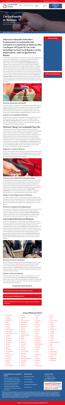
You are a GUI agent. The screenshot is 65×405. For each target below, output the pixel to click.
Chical (51, 324)
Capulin (52, 333)
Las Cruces (23, 354)
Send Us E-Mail (50, 380)
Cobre (51, 315)
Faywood (37, 338)
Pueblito (8, 356)
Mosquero (23, 328)
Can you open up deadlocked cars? (14, 296)
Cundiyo (37, 358)
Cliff (51, 318)
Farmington (38, 340)
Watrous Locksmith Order (40, 402)
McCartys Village (25, 335)
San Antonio (9, 338)
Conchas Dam (38, 365)
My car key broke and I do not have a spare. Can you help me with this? (21, 302)
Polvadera (8, 358)
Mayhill (23, 336)
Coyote (37, 362)
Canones (52, 338)
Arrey (51, 347)
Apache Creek (53, 351)
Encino (37, 349)
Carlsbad (52, 331)
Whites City (9, 320)
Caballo (52, 336)
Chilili (51, 322)
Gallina (37, 331)
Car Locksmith (28, 379)
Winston (8, 317)
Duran (36, 351)
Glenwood (37, 329)
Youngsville (9, 315)
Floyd (36, 335)
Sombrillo (8, 335)
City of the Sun (53, 320)
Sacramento (9, 342)
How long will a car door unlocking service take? (18, 290)
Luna (22, 340)
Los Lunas (23, 347)
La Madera (23, 362)
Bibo (51, 344)
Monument (23, 331)
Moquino (23, 329)
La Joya (22, 364)
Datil (36, 356)
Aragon (52, 349)
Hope (36, 318)
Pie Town (8, 364)
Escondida (37, 346)
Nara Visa (23, 324)
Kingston (37, 315)
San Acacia (8, 340)
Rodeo (7, 347)
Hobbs (36, 322)
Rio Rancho (9, 349)
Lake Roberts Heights (26, 358)
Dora (36, 353)
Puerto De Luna (9, 354)
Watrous (9, 32)
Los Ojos (23, 346)
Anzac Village (53, 353)
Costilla (37, 364)
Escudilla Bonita (39, 344)
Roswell (8, 344)
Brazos (51, 340)
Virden (7, 326)
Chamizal (52, 326)
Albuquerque (53, 358)
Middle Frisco (24, 333)
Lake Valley (23, 356)
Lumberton (23, 342)
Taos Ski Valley (10, 329)
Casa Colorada (53, 329)
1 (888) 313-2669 (55, 6)
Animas (52, 356)
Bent (51, 346)
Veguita (8, 328)
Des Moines (38, 354)
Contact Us (45, 6)
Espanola (37, 342)
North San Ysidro (25, 320)
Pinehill (8, 362)
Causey (52, 328)
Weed (7, 322)
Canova (52, 335)
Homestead (38, 320)
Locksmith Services (28, 5)
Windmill (8, 318)
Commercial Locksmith (30, 384)
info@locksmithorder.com (51, 1)
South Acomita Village (11, 333)
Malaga (22, 338)
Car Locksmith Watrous (18, 32)
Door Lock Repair (28, 382)
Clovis (51, 317)
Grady (36, 328)
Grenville (37, 326)
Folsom (37, 333)
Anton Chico (53, 354)
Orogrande (23, 317)
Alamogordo (53, 360)
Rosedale (8, 346)
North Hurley (24, 322)
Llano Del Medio (25, 351)
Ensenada (37, 347)
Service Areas (37, 6)
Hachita (37, 324)
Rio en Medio (9, 351)
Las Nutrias (23, 353)
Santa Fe (8, 336)
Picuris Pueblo (9, 365)
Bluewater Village (54, 342)
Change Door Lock (29, 376)
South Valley (9, 331)
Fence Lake (38, 336)
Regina (7, 353)
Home (20, 5)
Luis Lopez (23, 344)
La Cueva (23, 365)
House (36, 317)
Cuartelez (37, 360)
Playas (7, 360)
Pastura (23, 315)
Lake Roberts (24, 360)
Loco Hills (23, 349)
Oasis (22, 318)
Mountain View (24, 326)
